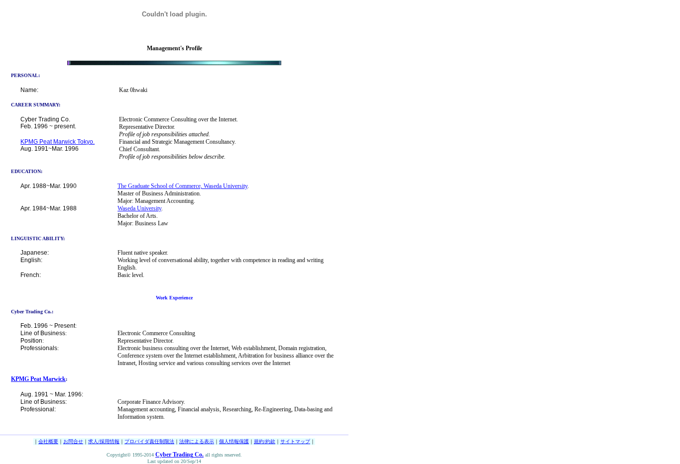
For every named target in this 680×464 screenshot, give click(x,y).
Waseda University (139, 208)
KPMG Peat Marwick (38, 378)
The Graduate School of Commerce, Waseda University (182, 186)
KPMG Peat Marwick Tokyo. (57, 141)
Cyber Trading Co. (179, 454)
